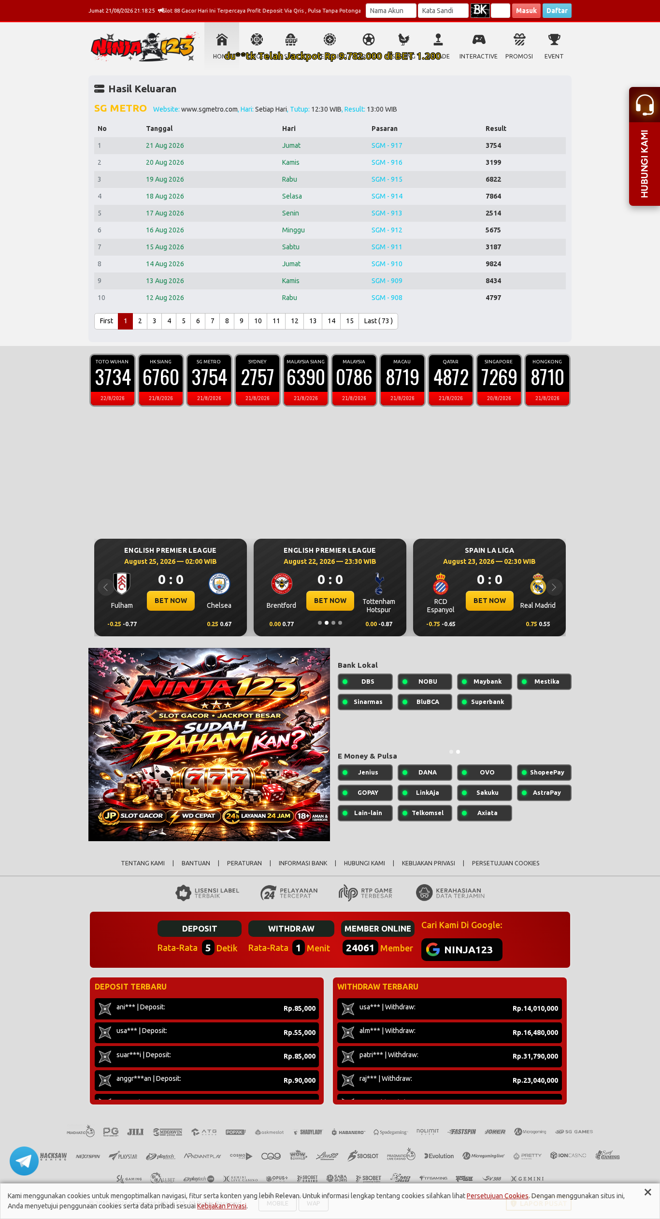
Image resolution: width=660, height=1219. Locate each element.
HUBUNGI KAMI (364, 863)
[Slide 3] (333, 623)
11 (276, 321)
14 (331, 321)
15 (350, 321)
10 (258, 321)
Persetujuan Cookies (498, 1196)
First (106, 321)
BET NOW (231, 600)
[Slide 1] (320, 623)
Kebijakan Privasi (221, 1206)
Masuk (526, 10)
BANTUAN (196, 863)
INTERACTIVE (478, 56)
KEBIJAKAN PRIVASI (428, 863)
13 (313, 321)
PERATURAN (244, 863)
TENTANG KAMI (143, 863)
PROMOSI (519, 56)
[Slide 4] (340, 623)
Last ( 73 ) (378, 321)
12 (295, 321)
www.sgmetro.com (209, 109)
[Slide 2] (327, 623)
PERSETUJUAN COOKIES (506, 863)
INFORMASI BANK (303, 863)
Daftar (557, 10)
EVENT (554, 56)
